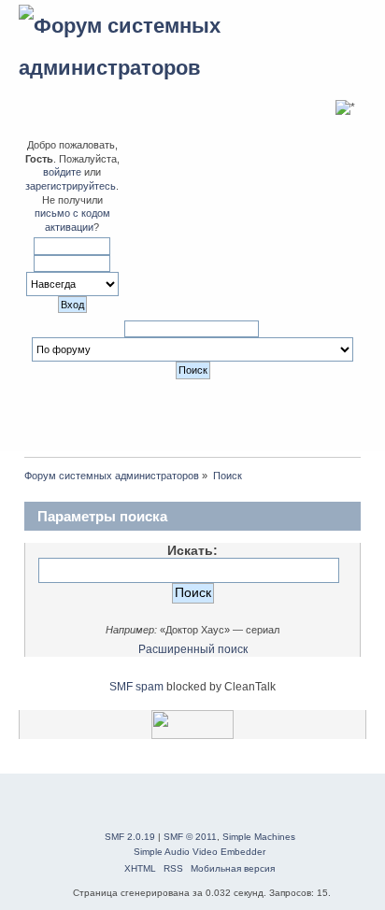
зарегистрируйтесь (70, 186)
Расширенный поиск (193, 649)
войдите (62, 172)
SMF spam (136, 686)
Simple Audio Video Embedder (199, 851)
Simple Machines (258, 837)
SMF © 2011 (190, 837)
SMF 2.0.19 (130, 837)
